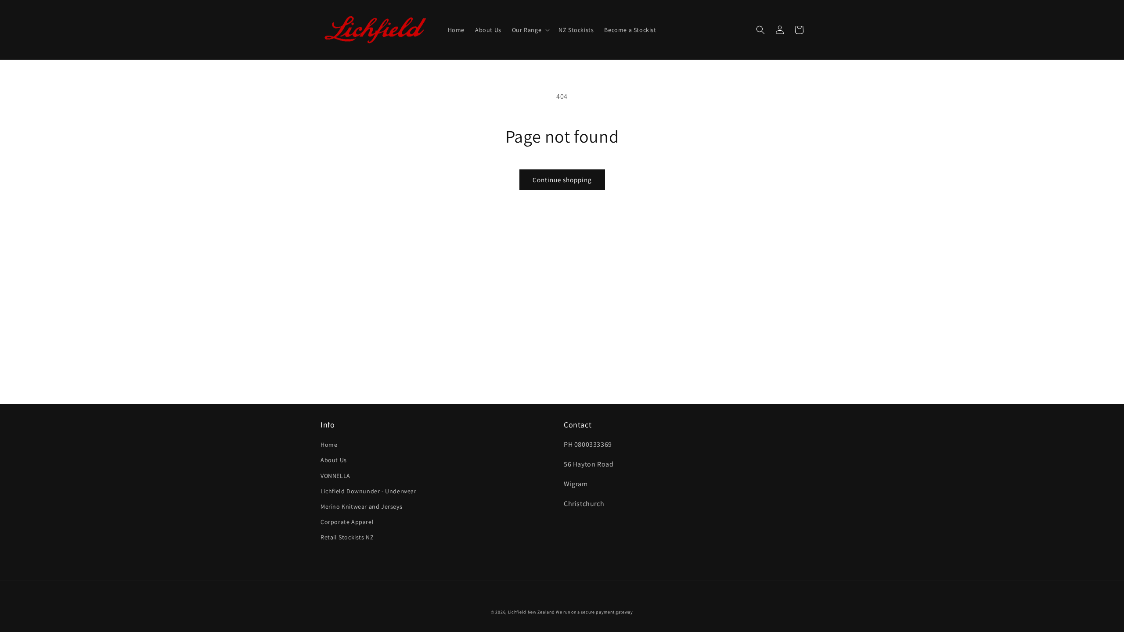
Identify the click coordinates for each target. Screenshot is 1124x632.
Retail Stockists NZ (347, 537)
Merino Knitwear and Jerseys (361, 506)
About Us (334, 460)
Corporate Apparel (347, 522)
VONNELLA (335, 476)
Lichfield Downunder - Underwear (369, 491)
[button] (530, 30)
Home (329, 445)
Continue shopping (562, 180)
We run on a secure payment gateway (594, 612)
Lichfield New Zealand (531, 612)
